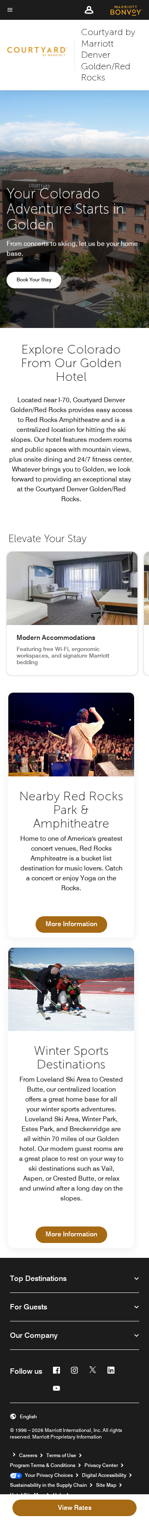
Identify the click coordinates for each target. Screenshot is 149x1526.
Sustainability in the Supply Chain (48, 1485)
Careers (28, 1455)
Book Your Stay (34, 279)
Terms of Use (61, 1455)
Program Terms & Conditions (42, 1465)
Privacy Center (101, 1465)
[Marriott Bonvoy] (121, 10)
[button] (89, 10)
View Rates (74, 1508)
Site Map (106, 1485)
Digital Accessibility (104, 1475)
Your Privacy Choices (47, 1475)
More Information (76, 924)
